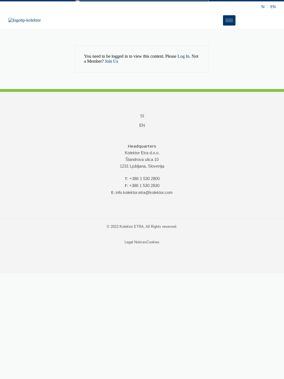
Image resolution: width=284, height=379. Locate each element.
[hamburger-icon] (229, 20)
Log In (183, 56)
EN (273, 6)
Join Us (111, 61)
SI (263, 6)
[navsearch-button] (256, 20)
